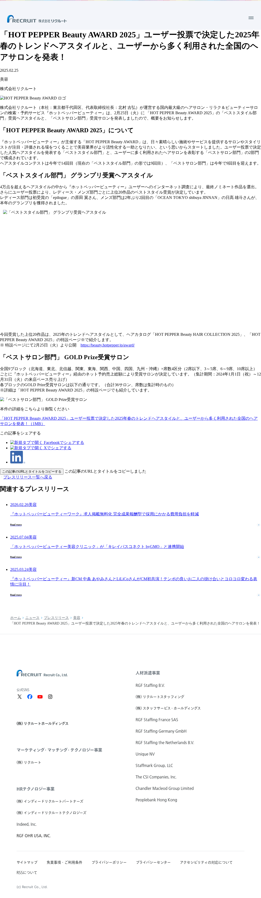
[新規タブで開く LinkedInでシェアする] (17, 462)
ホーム (15, 618)
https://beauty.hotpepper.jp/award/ (108, 345)
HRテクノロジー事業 (36, 789)
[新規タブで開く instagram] (50, 697)
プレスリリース (56, 618)
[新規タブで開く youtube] (40, 697)
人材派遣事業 (148, 673)
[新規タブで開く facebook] (30, 697)
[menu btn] (251, 18)
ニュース (32, 618)
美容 (76, 618)
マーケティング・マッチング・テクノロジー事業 (59, 750)
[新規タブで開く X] (20, 697)
